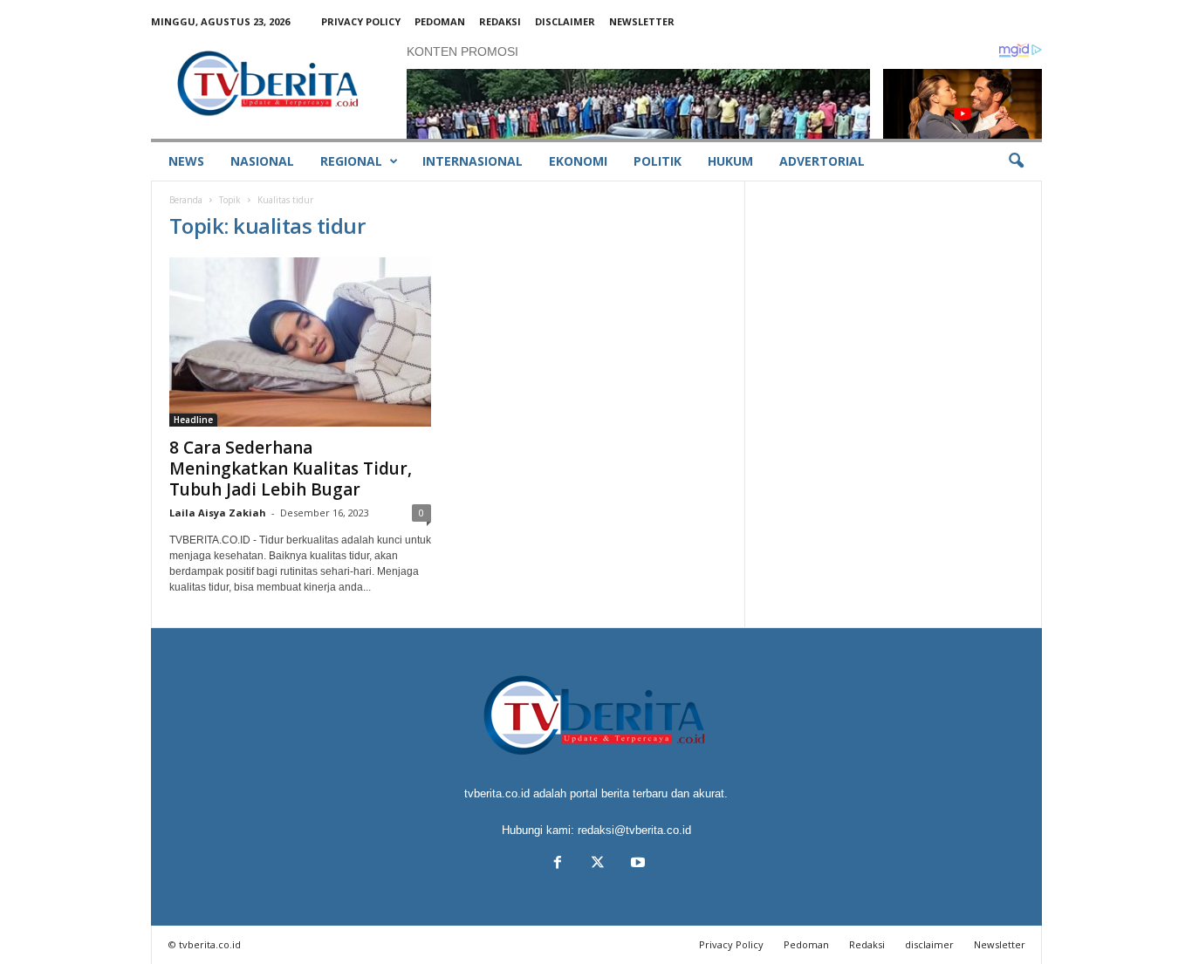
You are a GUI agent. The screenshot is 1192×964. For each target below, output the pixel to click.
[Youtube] (636, 864)
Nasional (262, 161)
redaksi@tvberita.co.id (634, 830)
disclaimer (565, 21)
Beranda (185, 200)
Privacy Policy (361, 21)
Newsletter (642, 21)
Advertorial (822, 161)
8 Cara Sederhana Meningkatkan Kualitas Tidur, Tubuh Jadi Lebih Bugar (290, 468)
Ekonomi (578, 161)
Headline (193, 420)
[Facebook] (558, 864)
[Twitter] (598, 864)
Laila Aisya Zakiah (217, 512)
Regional (351, 161)
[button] (1016, 161)
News (186, 161)
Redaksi (500, 21)
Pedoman (439, 21)
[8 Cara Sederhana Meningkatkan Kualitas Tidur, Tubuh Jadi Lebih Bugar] (300, 342)
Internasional (472, 161)
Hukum (730, 161)
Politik (658, 161)
